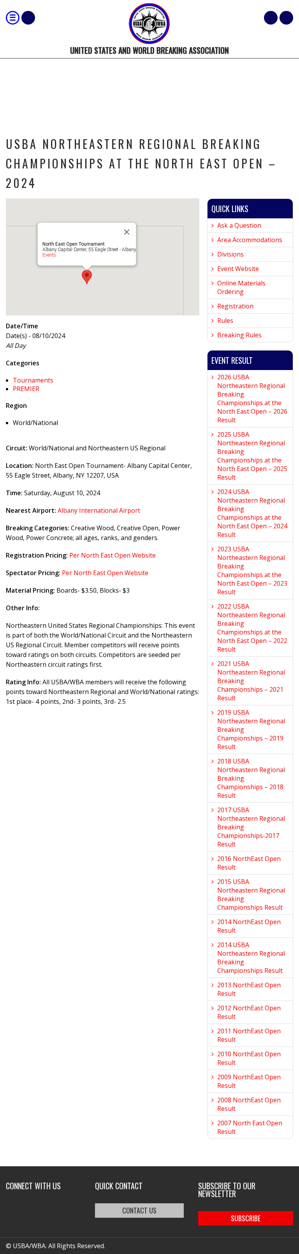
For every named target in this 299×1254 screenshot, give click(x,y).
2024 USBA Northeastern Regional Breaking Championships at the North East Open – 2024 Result (252, 513)
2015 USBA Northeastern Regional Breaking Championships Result (251, 894)
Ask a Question (239, 225)
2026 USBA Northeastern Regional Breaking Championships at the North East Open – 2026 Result (252, 398)
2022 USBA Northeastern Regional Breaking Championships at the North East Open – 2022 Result (252, 628)
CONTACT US (139, 1210)
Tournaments (33, 380)
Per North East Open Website (112, 555)
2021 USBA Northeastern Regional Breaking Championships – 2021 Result (251, 680)
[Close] (127, 232)
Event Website (238, 268)
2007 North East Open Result (249, 1127)
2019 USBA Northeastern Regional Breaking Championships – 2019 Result (251, 729)
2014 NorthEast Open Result (249, 926)
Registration (235, 306)
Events (49, 255)
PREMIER (26, 388)
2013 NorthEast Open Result (249, 989)
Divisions (230, 254)
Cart (271, 18)
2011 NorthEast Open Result (249, 1035)
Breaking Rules (239, 335)
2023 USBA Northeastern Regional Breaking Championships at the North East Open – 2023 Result (252, 570)
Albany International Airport (99, 510)
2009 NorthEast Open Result (249, 1081)
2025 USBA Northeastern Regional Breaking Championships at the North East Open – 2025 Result (252, 456)
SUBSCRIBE (245, 1218)
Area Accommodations (249, 240)
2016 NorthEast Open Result (249, 862)
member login (286, 18)
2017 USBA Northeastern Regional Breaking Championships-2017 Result (251, 827)
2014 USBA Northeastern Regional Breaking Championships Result (251, 957)
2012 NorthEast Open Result (249, 1012)
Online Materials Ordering (241, 287)
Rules (225, 320)
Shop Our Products (28, 18)
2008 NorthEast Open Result (249, 1104)
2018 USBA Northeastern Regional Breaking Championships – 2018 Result (251, 778)
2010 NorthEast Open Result (249, 1058)
